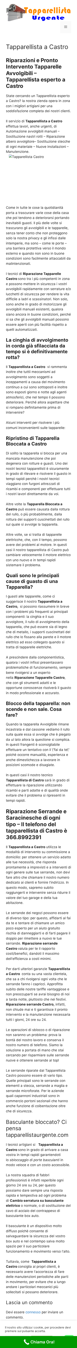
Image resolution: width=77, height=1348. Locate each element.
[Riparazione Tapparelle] (38, 12)
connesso (33, 1312)
